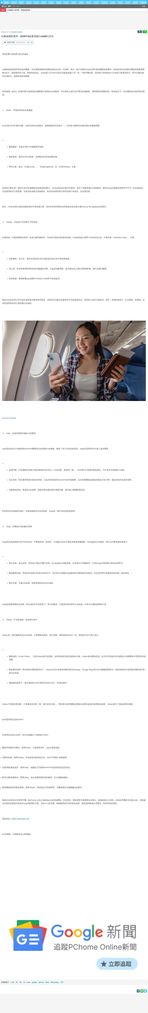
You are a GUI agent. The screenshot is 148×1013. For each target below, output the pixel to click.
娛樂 (81, 2)
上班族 (104, 2)
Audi (28, 982)
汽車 (127, 2)
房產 (142, 2)
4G (17, 982)
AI (24, 982)
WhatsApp (55, 982)
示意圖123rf (11, 418)
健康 (73, 2)
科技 (51, 2)
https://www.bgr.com (20, 819)
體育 (88, 2)
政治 (29, 2)
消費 (113, 2)
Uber (47, 982)
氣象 (144, 6)
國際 (58, 2)
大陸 (66, 2)
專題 (21, 2)
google (34, 982)
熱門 (14, 2)
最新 (6, 2)
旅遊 (120, 2)
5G (21, 982)
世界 (61, 982)
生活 (96, 2)
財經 (44, 2)
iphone (41, 982)
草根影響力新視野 (16, 32)
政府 (135, 2)
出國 (12, 982)
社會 (36, 2)
